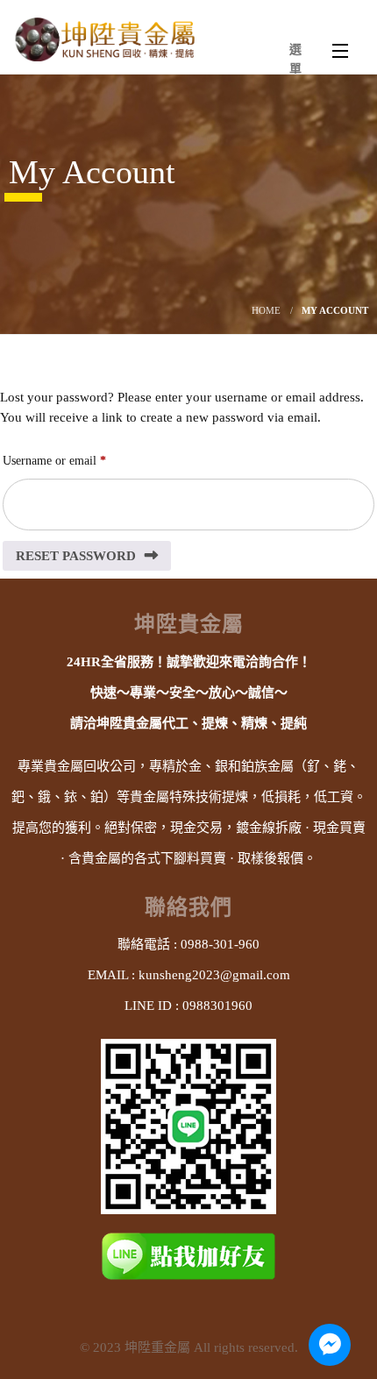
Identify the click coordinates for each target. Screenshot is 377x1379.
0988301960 (217, 1006)
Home (266, 310)
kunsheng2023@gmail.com (214, 975)
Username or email (76, 460)
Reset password (76, 556)
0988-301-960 (220, 944)
